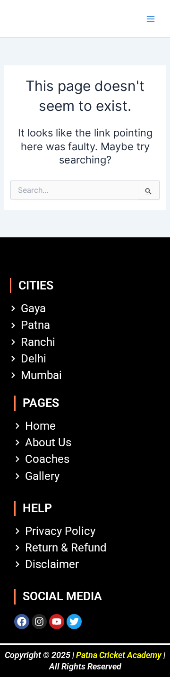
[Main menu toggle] (151, 19)
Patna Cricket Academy (119, 655)
